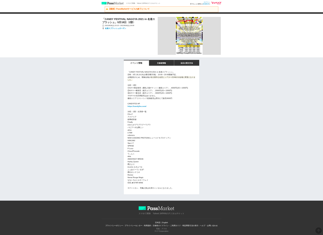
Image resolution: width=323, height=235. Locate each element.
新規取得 (206, 4)
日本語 (157, 222)
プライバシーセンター (133, 226)
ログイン (207, 2)
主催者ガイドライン (161, 226)
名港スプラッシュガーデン (115, 28)
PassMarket (113, 3)
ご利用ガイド (175, 226)
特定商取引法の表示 (190, 226)
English (165, 222)
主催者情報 (161, 63)
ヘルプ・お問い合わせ (209, 226)
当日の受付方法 (187, 63)
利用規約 (147, 226)
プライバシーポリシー (114, 226)
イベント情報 (136, 63)
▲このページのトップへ (318, 230)
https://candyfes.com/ (137, 106)
